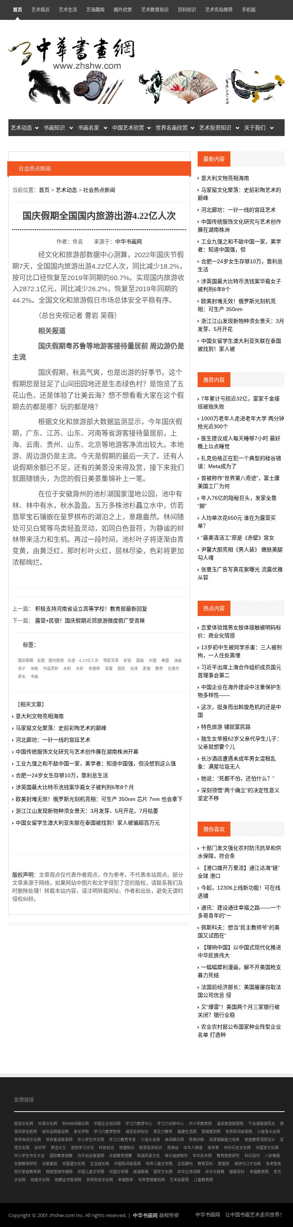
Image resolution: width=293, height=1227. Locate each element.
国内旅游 (56, 660)
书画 (34, 676)
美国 (165, 660)
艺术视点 (40, 9)
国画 (140, 660)
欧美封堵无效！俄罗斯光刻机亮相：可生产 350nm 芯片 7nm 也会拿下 (99, 799)
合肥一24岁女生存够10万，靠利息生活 (62, 775)
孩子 (22, 668)
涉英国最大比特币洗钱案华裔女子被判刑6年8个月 (75, 787)
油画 (178, 660)
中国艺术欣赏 (128, 128)
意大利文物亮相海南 (40, 716)
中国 (152, 660)
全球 (134, 668)
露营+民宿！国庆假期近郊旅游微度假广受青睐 (90, 621)
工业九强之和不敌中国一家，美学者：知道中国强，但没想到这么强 (96, 763)
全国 (41, 660)
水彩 (80, 668)
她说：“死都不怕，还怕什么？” (237, 778)
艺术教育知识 (155, 9)
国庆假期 (25, 660)
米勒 (34, 668)
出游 (71, 660)
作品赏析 (50, 668)
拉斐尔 (173, 668)
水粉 (67, 668)
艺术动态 (21, 128)
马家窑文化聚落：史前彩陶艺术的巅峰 (61, 728)
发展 (109, 668)
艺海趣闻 (95, 9)
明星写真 (111, 660)
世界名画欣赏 (172, 128)
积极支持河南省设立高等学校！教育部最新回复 (91, 609)
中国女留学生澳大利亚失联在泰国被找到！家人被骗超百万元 (88, 823)
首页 (17, 9)
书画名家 (89, 128)
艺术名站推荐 (219, 9)
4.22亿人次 (88, 660)
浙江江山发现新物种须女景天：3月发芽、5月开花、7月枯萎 (87, 811)
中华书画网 (128, 241)
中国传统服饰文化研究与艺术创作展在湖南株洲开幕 (77, 752)
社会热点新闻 (99, 190)
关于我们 (255, 128)
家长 (22, 676)
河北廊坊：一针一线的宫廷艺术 (53, 740)
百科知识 (187, 9)
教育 (159, 668)
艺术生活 (68, 9)
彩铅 (127, 660)
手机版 (249, 9)
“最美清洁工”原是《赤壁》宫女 (237, 538)
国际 (121, 668)
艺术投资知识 (216, 128)
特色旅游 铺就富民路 (226, 727)
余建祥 (94, 668)
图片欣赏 (123, 9)
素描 (146, 668)
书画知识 (54, 128)
